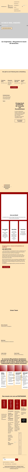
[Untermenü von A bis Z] (16, 7)
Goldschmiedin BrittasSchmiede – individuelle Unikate (14, 466)
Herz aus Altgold (14, 215)
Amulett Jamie (22, 81)
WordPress (12, 467)
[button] (1, 25)
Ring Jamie (10, 80)
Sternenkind (5, 230)
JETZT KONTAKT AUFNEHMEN (19, 121)
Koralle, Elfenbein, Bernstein (3, 373)
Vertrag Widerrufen (23, 420)
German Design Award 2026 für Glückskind (18, 373)
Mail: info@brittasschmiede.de (10, 443)
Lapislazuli (10, 372)
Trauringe (23, 229)
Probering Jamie (3, 81)
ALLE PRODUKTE (14, 87)
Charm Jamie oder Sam (17, 81)
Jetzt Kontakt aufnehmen (6, 28)
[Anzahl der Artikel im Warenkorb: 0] (22, 6)
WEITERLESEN (3, 386)
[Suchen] (16, 459)
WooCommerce (18, 467)
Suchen (4, 457)
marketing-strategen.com (14, 468)
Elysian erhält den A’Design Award (25, 373)
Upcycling (14, 229)
